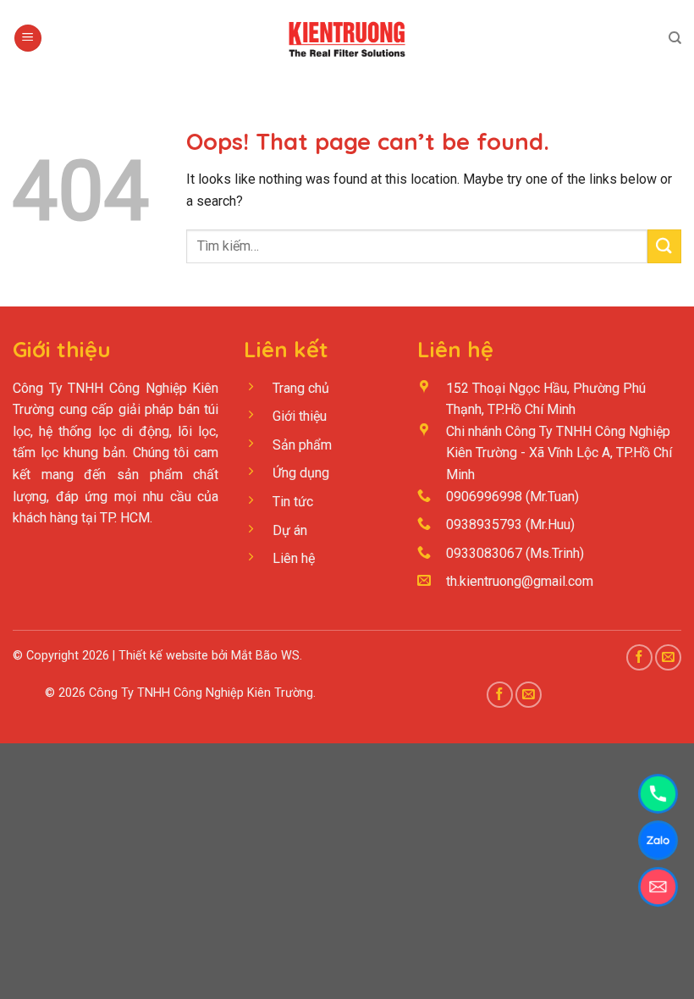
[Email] (658, 887)
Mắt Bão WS (265, 656)
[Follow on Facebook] (639, 657)
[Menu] (27, 38)
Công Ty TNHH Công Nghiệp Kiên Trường (201, 693)
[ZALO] (658, 840)
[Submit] (664, 245)
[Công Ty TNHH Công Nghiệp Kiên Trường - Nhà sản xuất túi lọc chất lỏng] (347, 38)
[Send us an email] (668, 657)
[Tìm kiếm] (675, 38)
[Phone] (658, 794)
